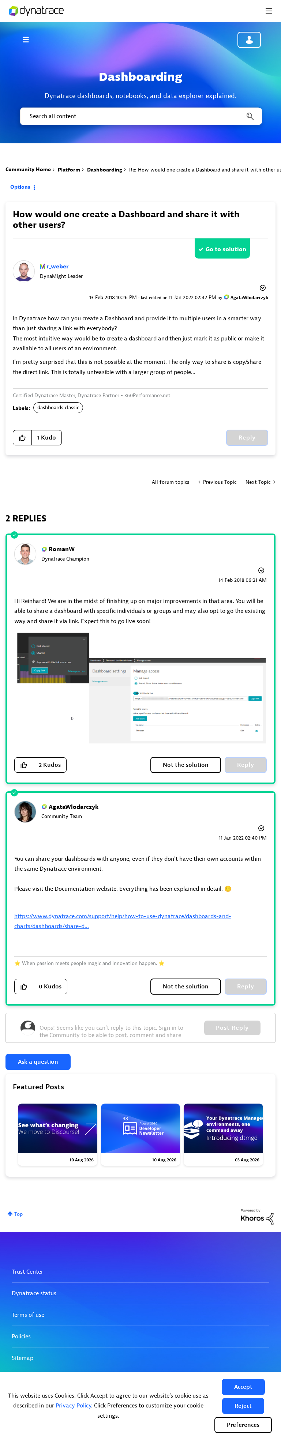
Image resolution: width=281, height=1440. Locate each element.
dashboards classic (58, 407)
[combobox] (140, 116)
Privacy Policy (73, 1405)
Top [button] (18, 1214)
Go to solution (226, 249)
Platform (69, 170)
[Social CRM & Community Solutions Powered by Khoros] (257, 1216)
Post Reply (232, 1028)
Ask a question (38, 1062)
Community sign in (249, 40)
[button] (243, 1387)
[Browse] (29, 39)
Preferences (243, 1425)
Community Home (28, 169)
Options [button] (20, 187)
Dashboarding (104, 170)
